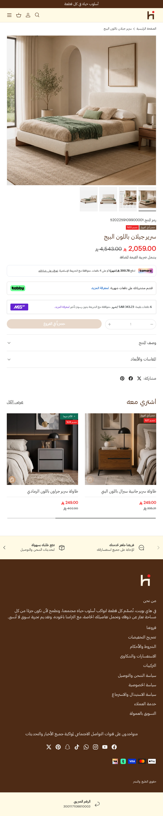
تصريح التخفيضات (142, 637)
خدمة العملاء (145, 704)
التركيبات (149, 665)
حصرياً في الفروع (54, 324)
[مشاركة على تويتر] (139, 378)
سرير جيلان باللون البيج (118, 28)
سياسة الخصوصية (142, 685)
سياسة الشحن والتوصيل (137, 675)
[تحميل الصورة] (147, 199)
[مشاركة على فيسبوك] (130, 378)
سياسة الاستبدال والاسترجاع (134, 694)
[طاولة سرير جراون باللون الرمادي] (42, 449)
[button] (18, 15)
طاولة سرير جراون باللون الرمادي (52, 491)
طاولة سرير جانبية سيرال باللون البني (128, 491)
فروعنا (151, 628)
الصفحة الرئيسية (146, 28)
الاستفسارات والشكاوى (138, 656)
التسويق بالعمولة (143, 713)
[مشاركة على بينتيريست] (122, 378)
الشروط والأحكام (143, 646)
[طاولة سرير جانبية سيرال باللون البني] (120, 449)
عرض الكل (15, 402)
